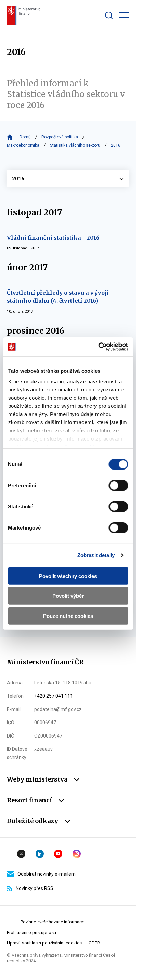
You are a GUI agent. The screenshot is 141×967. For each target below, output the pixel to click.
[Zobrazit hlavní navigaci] (124, 15)
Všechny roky (68, 178)
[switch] (118, 485)
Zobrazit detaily (96, 555)
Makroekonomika (23, 145)
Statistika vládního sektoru (75, 145)
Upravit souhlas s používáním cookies (44, 943)
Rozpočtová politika (59, 137)
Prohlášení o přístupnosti (31, 932)
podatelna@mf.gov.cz (58, 709)
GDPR (94, 943)
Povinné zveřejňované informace (52, 921)
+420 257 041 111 (53, 696)
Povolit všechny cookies (68, 576)
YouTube (58, 854)
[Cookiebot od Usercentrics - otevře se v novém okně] (98, 346)
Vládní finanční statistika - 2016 (53, 237)
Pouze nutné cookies (68, 616)
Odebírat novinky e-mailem (46, 874)
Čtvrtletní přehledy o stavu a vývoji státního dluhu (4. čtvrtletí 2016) (57, 296)
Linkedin (40, 854)
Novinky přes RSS (34, 888)
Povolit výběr (68, 596)
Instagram (77, 854)
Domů (25, 137)
